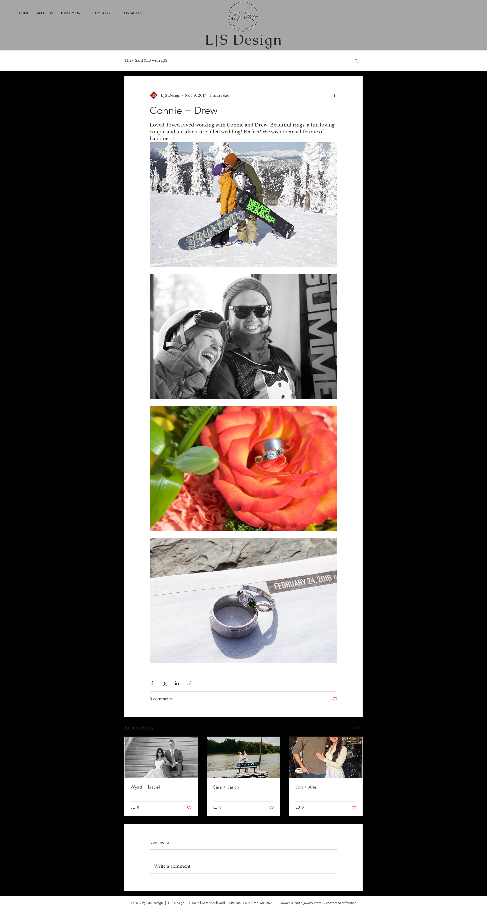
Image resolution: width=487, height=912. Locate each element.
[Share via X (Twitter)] (164, 683)
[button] (356, 61)
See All (356, 727)
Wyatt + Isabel (145, 787)
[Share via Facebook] (152, 683)
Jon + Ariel (306, 787)
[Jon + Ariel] (325, 757)
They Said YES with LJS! (146, 60)
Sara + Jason (226, 787)
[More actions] (334, 95)
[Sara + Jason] (243, 757)
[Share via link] (189, 683)
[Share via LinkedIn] (177, 683)
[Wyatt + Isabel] (161, 757)
